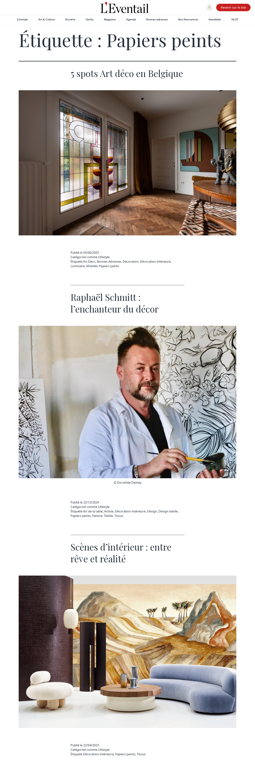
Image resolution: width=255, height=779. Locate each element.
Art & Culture (46, 19)
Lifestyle (22, 19)
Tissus (118, 516)
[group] (209, 7)
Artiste (108, 511)
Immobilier (215, 19)
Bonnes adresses (157, 19)
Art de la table (93, 511)
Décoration (131, 261)
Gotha (90, 19)
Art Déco (89, 261)
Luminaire (78, 266)
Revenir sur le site (233, 7)
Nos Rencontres (188, 19)
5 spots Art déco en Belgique (127, 73)
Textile (108, 516)
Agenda (131, 19)
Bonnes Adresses (109, 261)
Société (70, 19)
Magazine (110, 19)
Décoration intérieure (155, 261)
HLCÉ (234, 19)
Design (152, 511)
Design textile (168, 511)
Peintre (97, 516)
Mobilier (91, 266)
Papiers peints (109, 266)
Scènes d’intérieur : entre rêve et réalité (121, 552)
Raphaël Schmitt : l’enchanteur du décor (115, 303)
